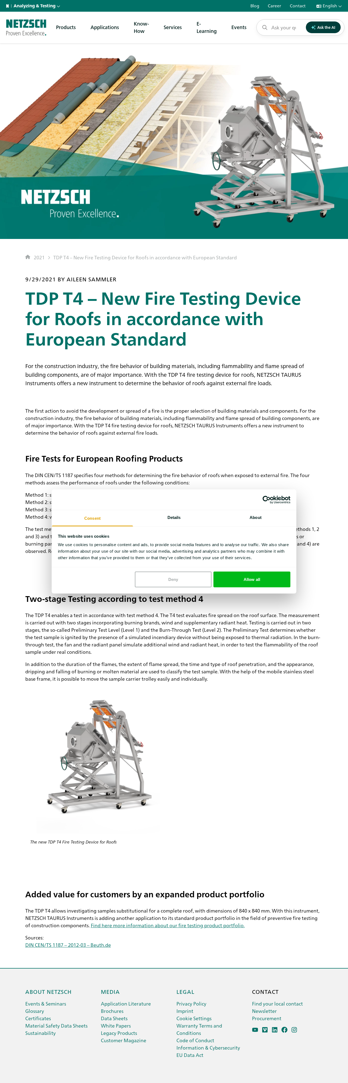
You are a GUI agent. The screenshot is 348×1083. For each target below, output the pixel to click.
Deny (173, 579)
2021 (39, 257)
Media (110, 991)
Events (239, 27)
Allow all (252, 579)
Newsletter (264, 1010)
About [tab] (256, 517)
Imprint (184, 1010)
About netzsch (48, 991)
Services (173, 27)
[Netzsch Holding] (8, 6)
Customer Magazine (123, 1040)
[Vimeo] (265, 1030)
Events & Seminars (45, 1003)
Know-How (141, 27)
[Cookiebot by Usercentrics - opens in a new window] (266, 500)
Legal (185, 991)
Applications (105, 27)
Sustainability (40, 1032)
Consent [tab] (92, 518)
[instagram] (294, 1030)
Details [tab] (174, 517)
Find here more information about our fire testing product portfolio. (168, 925)
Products (66, 27)
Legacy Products (119, 1032)
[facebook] (284, 1030)
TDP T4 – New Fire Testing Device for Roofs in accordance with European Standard (145, 257)
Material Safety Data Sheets (56, 1025)
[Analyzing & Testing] (26, 27)
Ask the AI (326, 27)
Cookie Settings (194, 1018)
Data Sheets (114, 1018)
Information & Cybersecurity (208, 1047)
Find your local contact (277, 1003)
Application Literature (126, 1003)
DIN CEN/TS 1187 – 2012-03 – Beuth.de (68, 944)
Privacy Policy (191, 1003)
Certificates (38, 1018)
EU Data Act (189, 1054)
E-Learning (207, 27)
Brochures (112, 1010)
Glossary (34, 1010)
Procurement (266, 1018)
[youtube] (255, 1030)
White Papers (116, 1025)
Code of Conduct (195, 1040)
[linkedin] (275, 1030)
